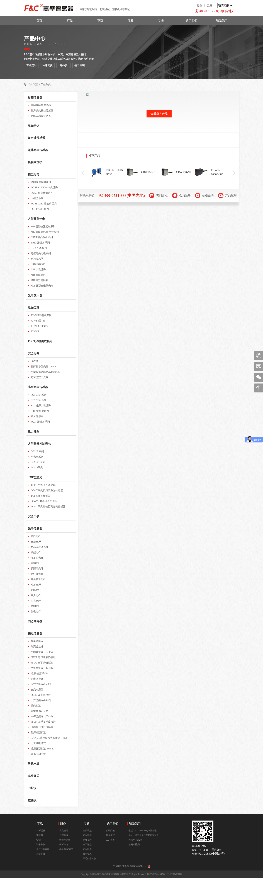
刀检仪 (32, 788)
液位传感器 (37, 416)
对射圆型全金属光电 (42, 285)
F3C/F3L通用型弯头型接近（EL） (49, 738)
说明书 (39, 835)
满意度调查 (64, 840)
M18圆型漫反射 (39, 280)
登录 (199, 5)
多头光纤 (36, 600)
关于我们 (191, 20)
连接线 (32, 800)
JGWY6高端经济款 (41, 315)
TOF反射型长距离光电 (43, 485)
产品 (70, 20)
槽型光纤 (36, 552)
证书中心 (40, 844)
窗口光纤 (36, 536)
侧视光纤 (36, 611)
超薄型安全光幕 (39, 377)
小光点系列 (37, 456)
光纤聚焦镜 (37, 574)
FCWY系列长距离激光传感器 (47, 490)
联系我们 (222, 20)
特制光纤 (36, 606)
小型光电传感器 (38, 387)
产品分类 (46, 84)
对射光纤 (36, 584)
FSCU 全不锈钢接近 (42, 662)
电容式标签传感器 (41, 105)
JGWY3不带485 (39, 326)
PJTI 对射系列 (38, 400)
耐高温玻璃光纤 (39, 547)
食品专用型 (37, 689)
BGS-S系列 (37, 467)
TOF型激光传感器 (41, 496)
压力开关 (33, 431)
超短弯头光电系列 (41, 253)
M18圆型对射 (38, 275)
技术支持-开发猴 (174, 874)
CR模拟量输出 (39, 264)
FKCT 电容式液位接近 (43, 657)
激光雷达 (33, 125)
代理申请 (63, 835)
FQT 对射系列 (38, 395)
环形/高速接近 (39, 754)
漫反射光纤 (37, 557)
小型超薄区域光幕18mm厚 (45, 372)
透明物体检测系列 (41, 182)
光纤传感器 (35, 528)
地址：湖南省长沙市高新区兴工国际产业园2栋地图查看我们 (143, 840)
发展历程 (110, 835)
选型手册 (40, 854)
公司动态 (87, 854)
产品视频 (87, 835)
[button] (82, 173)
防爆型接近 (37, 678)
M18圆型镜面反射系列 (43, 226)
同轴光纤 (36, 563)
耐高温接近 (37, 646)
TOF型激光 (35, 477)
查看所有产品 (159, 113)
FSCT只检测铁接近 (40, 341)
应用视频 (87, 830)
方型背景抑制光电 (39, 443)
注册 (209, 5)
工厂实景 (110, 840)
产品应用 (87, 849)
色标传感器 (37, 258)
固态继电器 (35, 621)
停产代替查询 (42, 849)
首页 (39, 20)
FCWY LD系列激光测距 (44, 501)
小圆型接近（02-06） (42, 652)
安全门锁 (33, 516)
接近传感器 (35, 633)
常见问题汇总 (89, 858)
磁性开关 (33, 775)
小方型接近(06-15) (41, 700)
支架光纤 (36, 541)
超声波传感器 (36, 137)
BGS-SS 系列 (38, 462)
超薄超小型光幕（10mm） (45, 366)
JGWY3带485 (38, 320)
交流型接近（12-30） (42, 668)
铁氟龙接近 (37, 641)
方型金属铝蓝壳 (39, 711)
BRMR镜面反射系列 (42, 237)
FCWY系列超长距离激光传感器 (48, 506)
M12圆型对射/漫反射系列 (45, 232)
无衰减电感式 (38, 743)
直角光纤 (36, 595)
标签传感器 (35, 97)
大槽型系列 (37, 198)
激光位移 (33, 307)
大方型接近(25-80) (41, 684)
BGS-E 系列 (37, 451)
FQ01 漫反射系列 (40, 421)
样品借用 (63, 830)
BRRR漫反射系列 (40, 242)
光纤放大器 (35, 295)
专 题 (161, 20)
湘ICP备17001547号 (156, 874)
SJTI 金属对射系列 (41, 405)
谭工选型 (87, 844)
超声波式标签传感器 (42, 110)
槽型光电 (33, 174)
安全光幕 (33, 353)
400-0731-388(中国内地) (216, 11)
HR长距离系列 (39, 248)
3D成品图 (40, 830)
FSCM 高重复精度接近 (43, 721)
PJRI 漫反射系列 (40, 411)
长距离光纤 (37, 568)
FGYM (34, 361)
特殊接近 (36, 705)
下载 (100, 20)
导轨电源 (33, 763)
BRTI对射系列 (38, 269)
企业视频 (87, 840)
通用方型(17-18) (39, 673)
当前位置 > (34, 84)
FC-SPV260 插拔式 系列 (44, 203)
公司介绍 (110, 830)
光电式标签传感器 (41, 116)
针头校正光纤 (38, 579)
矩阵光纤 (36, 590)
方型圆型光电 (36, 218)
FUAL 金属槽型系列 (42, 193)
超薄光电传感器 (38, 149)
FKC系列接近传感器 (42, 727)
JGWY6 (35, 331)
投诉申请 (63, 844)
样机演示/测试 (66, 849)
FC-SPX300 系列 (40, 209)
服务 (130, 20)
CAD (38, 840)
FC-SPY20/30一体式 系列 (44, 187)
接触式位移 (35, 162)
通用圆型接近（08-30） (44, 748)
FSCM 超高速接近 (41, 695)
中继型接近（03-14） (42, 716)
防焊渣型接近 (38, 732)
